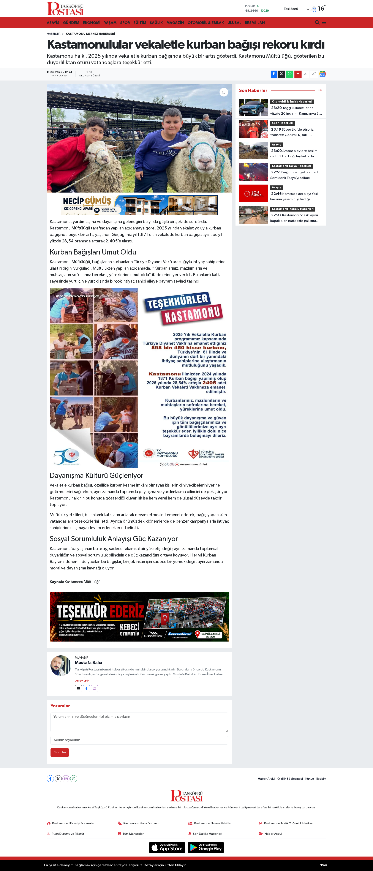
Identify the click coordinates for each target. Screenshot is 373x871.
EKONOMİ (91, 23)
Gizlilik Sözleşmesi (290, 778)
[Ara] (317, 23)
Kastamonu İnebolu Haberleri (293, 209)
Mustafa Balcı (88, 663)
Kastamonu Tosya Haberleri (291, 166)
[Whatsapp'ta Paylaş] (289, 74)
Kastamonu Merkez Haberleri (90, 33)
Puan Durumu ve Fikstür (68, 833)
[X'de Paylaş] (281, 74)
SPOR (125, 23)
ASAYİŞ (53, 23)
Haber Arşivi (266, 778)
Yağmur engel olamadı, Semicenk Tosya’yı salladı (295, 175)
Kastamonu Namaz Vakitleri (213, 823)
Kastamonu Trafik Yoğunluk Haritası (288, 823)
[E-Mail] (78, 688)
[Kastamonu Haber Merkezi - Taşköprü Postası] (65, 8)
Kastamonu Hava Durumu (140, 823)
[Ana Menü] (323, 23)
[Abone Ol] (322, 74)
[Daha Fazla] (298, 74)
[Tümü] (320, 90)
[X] (58, 778)
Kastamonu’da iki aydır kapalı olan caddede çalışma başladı (294, 218)
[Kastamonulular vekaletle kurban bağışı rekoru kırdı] (139, 138)
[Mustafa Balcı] (61, 665)
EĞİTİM (139, 23)
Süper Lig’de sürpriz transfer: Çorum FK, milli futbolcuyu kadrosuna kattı (292, 133)
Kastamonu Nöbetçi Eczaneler (73, 823)
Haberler (53, 33)
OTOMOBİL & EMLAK (206, 23)
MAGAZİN (175, 23)
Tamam (322, 865)
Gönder (60, 752)
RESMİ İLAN (255, 23)
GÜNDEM (71, 23)
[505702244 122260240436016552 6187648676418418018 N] (139, 378)
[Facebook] (86, 688)
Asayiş (276, 144)
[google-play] (206, 847)
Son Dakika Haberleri (207, 833)
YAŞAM (110, 23)
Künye (309, 778)
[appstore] (167, 847)
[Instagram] (94, 688)
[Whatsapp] (73, 778)
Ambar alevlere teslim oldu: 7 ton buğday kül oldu (294, 153)
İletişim (321, 778)
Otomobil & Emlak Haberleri (292, 101)
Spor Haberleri (282, 123)
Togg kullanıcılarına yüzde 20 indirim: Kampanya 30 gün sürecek (295, 111)
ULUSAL (234, 23)
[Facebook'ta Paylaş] (274, 74)
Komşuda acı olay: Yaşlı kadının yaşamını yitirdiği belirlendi (294, 197)
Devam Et (80, 681)
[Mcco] (139, 617)
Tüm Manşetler (133, 833)
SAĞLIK (156, 23)
